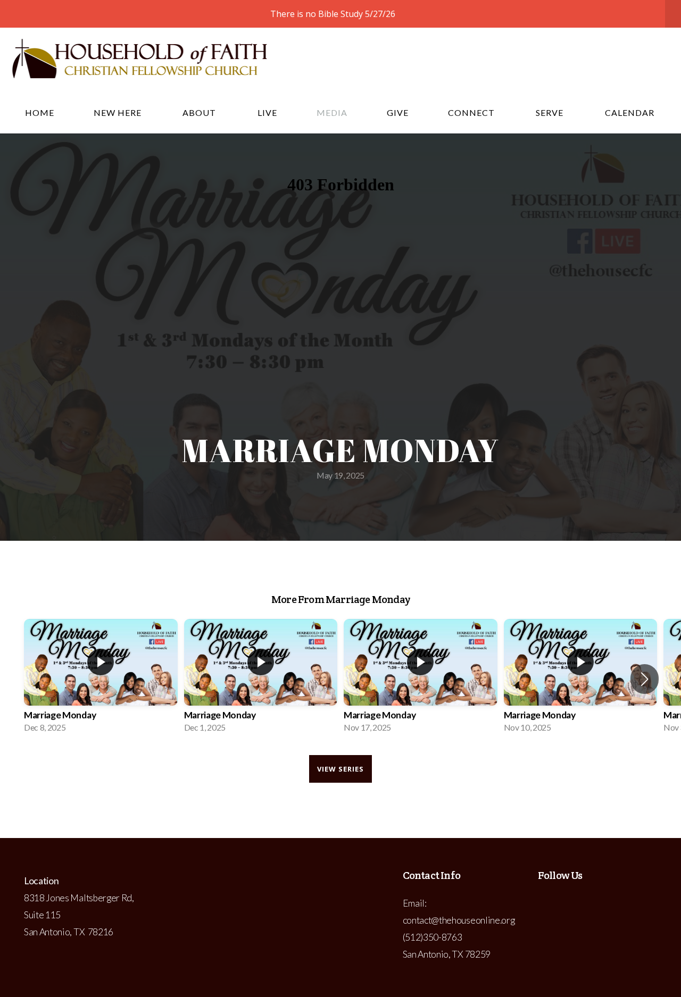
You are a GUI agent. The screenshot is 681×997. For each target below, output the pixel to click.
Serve (551, 112)
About (200, 112)
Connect (472, 112)
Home (39, 112)
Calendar (629, 112)
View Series (340, 769)
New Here (119, 112)
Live (267, 112)
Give (398, 112)
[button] (644, 679)
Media (332, 112)
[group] (101, 679)
